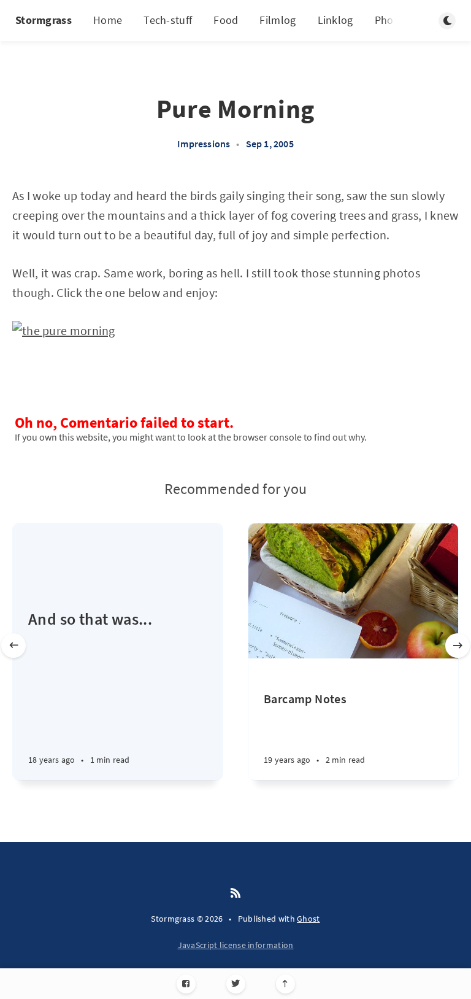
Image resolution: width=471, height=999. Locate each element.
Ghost (308, 918)
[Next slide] (457, 645)
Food (225, 20)
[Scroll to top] (285, 983)
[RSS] (235, 893)
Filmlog (277, 20)
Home (107, 20)
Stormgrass (43, 20)
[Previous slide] (13, 645)
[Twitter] (235, 983)
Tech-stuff (168, 20)
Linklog (335, 20)
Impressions (203, 143)
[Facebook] (186, 983)
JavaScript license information (236, 945)
